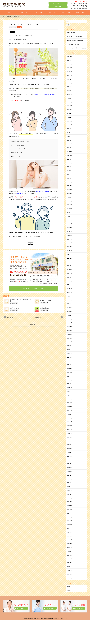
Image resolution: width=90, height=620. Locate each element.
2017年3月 (69, 471)
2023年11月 (69, 174)
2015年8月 (69, 543)
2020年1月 (69, 341)
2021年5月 (69, 281)
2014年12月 (69, 574)
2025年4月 (69, 117)
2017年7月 (69, 456)
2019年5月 (69, 372)
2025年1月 (69, 128)
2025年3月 (69, 121)
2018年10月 (69, 399)
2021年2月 (69, 292)
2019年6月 (69, 368)
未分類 (68, 590)
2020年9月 (69, 311)
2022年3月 (69, 243)
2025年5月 (69, 113)
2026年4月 (69, 71)
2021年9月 (69, 265)
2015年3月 (69, 562)
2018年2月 (69, 429)
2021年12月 (69, 254)
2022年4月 (69, 239)
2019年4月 (69, 376)
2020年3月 (69, 334)
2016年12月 (69, 482)
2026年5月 (69, 67)
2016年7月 (69, 501)
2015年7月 (69, 547)
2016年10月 (69, 490)
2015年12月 (69, 528)
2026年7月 (69, 60)
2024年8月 (69, 144)
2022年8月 (69, 227)
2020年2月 (69, 338)
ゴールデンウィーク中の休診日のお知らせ (76, 48)
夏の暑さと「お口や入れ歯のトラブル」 (76, 36)
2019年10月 (69, 353)
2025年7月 (69, 105)
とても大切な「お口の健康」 (73, 44)
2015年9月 (69, 539)
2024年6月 (69, 147)
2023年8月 (69, 182)
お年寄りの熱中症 (14, 308)
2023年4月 (69, 197)
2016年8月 (69, 498)
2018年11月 (69, 395)
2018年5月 (69, 418)
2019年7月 (69, 364)
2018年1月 (69, 433)
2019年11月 (69, 349)
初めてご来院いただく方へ (57, 3)
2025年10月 (69, 94)
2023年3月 (69, 201)
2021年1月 (69, 296)
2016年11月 (69, 486)
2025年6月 (69, 109)
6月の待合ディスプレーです (47, 300)
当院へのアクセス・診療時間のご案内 (33, 288)
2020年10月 (69, 307)
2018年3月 (69, 425)
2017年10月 (69, 444)
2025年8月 (69, 102)
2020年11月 (69, 303)
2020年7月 (69, 319)
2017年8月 (69, 452)
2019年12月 (69, 345)
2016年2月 (69, 520)
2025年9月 (69, 98)
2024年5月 (69, 151)
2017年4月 (69, 467)
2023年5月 (69, 193)
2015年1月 (69, 570)
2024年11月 (69, 136)
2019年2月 (69, 383)
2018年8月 (69, 406)
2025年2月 (69, 124)
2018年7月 (69, 410)
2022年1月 (69, 250)
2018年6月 (69, 414)
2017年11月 (69, 440)
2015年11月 (69, 532)
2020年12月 (69, 300)
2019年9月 (69, 357)
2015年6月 (69, 551)
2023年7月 (69, 185)
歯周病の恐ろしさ (44, 308)
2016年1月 (69, 524)
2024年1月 (69, 166)
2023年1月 (69, 208)
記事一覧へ (33, 324)
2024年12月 (69, 132)
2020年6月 (69, 322)
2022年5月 (69, 235)
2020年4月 (69, 330)
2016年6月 (69, 505)
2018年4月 (69, 421)
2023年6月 (69, 189)
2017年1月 (69, 479)
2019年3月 (69, 380)
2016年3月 (69, 517)
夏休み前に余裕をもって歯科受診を (75, 40)
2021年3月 (69, 288)
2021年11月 (69, 258)
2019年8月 (69, 361)
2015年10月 (69, 536)
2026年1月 (69, 83)
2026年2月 (69, 79)
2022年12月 (69, 212)
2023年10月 (69, 178)
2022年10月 (69, 220)
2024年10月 (69, 140)
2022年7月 (69, 231)
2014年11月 (69, 578)
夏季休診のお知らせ (71, 32)
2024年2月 (69, 163)
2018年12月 (69, 391)
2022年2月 (69, 246)
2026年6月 (69, 64)
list (30, 243)
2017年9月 (69, 448)
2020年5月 (69, 326)
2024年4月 (69, 155)
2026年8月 (69, 56)
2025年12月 (69, 86)
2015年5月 (69, 555)
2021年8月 (69, 269)
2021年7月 (69, 273)
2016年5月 (69, 509)
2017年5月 (69, 463)
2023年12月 (69, 170)
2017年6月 (69, 460)
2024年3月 (69, 159)
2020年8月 (69, 315)
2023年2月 (69, 204)
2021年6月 (69, 277)
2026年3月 (69, 75)
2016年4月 (69, 513)
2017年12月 (69, 437)
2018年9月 (69, 402)
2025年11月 (69, 90)
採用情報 (57, 6)
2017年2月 (69, 475)
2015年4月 (69, 559)
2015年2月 (69, 566)
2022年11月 (69, 216)
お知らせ (19, 27)
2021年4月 (69, 284)
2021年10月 (69, 262)
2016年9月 (69, 494)
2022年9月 (69, 223)
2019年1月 (69, 387)
